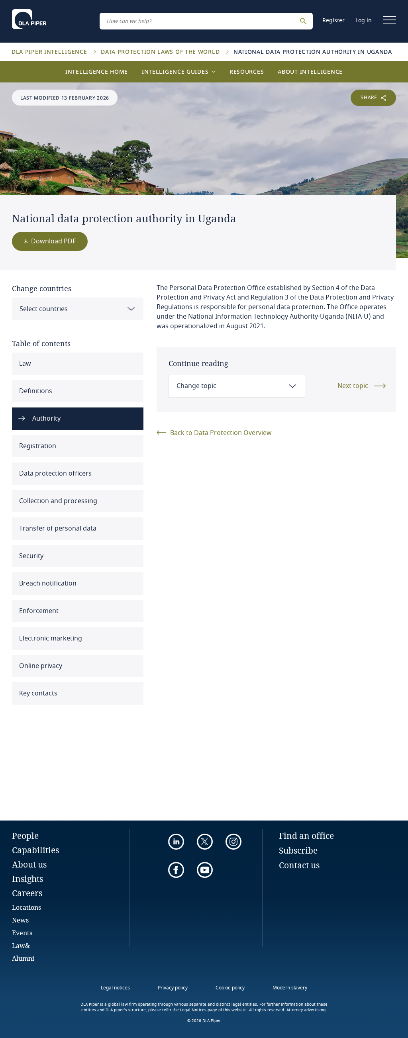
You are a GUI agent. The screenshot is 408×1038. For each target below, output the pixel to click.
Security (30, 556)
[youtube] (205, 870)
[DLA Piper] (29, 19)
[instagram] (233, 842)
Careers (27, 893)
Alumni (23, 958)
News (20, 920)
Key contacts (37, 693)
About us (29, 864)
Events (22, 932)
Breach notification (47, 583)
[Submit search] (304, 21)
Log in (363, 20)
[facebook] (176, 870)
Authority (46, 418)
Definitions (35, 391)
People (25, 835)
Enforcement (38, 611)
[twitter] (205, 842)
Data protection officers (55, 473)
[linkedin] (176, 842)
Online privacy (40, 666)
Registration (37, 446)
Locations (26, 907)
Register (333, 20)
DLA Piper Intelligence (50, 51)
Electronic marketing (50, 638)
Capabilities (35, 850)
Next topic (352, 386)
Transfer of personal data (57, 528)
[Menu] (389, 20)
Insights (27, 878)
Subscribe (298, 850)
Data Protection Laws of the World (161, 51)
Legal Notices (193, 1010)
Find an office (306, 835)
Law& (21, 945)
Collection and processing (57, 501)
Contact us (299, 865)
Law (24, 363)
